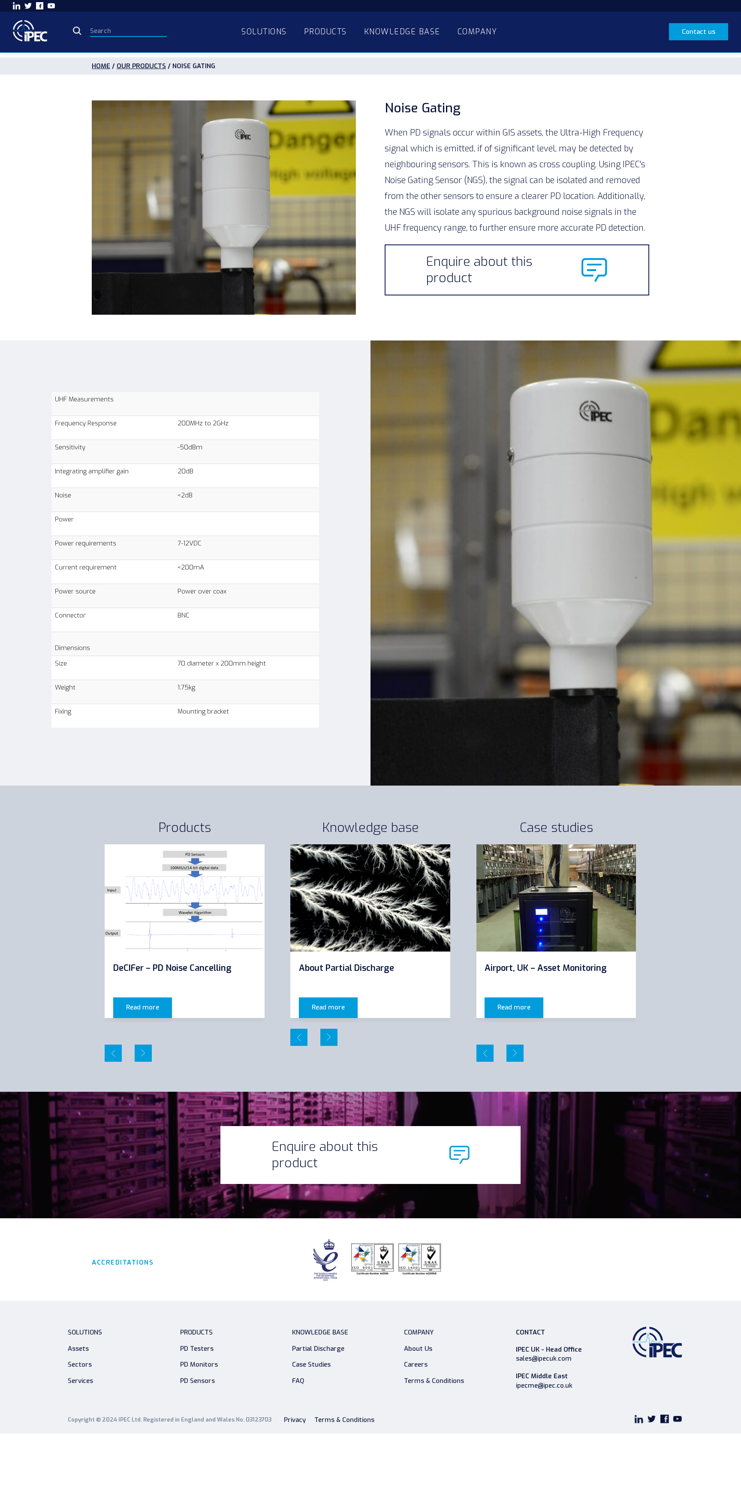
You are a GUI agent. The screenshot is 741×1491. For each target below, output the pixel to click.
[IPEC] (657, 1344)
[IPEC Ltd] (30, 32)
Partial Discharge (318, 1348)
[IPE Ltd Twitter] (28, 5)
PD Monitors (199, 1364)
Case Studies (311, 1364)
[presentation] (113, 1053)
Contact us (698, 31)
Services (80, 1381)
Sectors (80, 1364)
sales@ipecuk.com (544, 1358)
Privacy (295, 1420)
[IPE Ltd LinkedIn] (16, 5)
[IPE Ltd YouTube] (51, 5)
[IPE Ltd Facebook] (39, 5)
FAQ (298, 1381)
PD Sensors (197, 1381)
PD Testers (197, 1348)
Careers (416, 1364)
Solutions (85, 1332)
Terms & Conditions (434, 1381)
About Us (418, 1348)
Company (419, 1332)
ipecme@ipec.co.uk (544, 1386)
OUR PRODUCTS (141, 66)
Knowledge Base (320, 1332)
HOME (101, 66)
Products (196, 1332)
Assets (78, 1348)
